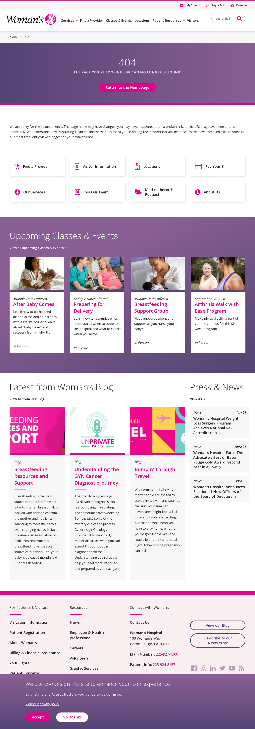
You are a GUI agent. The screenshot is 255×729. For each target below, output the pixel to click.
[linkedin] (213, 668)
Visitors (193, 20)
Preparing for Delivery (89, 307)
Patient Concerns (25, 673)
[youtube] (232, 668)
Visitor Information (99, 166)
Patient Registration (27, 632)
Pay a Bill (218, 5)
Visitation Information (29, 622)
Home (14, 36)
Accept (38, 717)
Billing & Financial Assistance (35, 652)
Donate (241, 5)
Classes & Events (119, 20)
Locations (142, 20)
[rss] (241, 668)
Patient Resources (166, 20)
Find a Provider (91, 20)
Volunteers (79, 658)
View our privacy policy (42, 704)
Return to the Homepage (127, 87)
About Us (212, 192)
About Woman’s (23, 642)
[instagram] (203, 668)
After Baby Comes (33, 304)
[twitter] (222, 668)
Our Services (34, 192)
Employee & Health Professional (87, 635)
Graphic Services (84, 668)
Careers (76, 648)
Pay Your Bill (216, 166)
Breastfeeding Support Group (151, 307)
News (75, 622)
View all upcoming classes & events (37, 248)
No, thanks (72, 717)
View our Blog (218, 625)
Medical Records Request (159, 192)
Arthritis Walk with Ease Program (217, 307)
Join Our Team (96, 192)
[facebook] (194, 668)
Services (67, 20)
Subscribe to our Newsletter (218, 640)
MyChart (192, 5)
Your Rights (19, 663)
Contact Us (139, 622)
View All (196, 399)
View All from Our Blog (27, 399)
